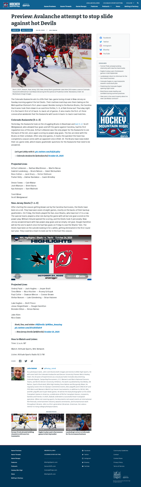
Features (94, 6)
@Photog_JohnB (50, 368)
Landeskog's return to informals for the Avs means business (78, 433)
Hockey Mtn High (17, 470)
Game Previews (50, 6)
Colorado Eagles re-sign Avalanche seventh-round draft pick (112, 82)
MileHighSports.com (51, 462)
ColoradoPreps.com (50, 470)
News (118, 6)
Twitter (106, 42)
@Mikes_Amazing (54, 325)
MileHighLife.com (50, 474)
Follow (129, 3)
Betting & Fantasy (131, 6)
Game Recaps (81, 6)
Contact (116, 454)
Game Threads (65, 6)
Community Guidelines (121, 450)
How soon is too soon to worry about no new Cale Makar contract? (114, 97)
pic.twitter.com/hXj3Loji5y (47, 152)
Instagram (107, 46)
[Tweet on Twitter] (25, 361)
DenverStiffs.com (50, 466)
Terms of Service (119, 466)
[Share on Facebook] (20, 361)
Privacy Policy (118, 462)
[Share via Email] (31, 361)
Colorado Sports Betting (113, 3)
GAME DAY (15, 30)
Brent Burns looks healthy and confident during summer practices (112, 92)
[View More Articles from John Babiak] (17, 373)
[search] (138, 2)
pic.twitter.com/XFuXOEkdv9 (28, 328)
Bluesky (106, 50)
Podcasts (105, 6)
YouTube (106, 54)
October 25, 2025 (56, 156)
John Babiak (53, 30)
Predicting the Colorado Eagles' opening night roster (111, 87)
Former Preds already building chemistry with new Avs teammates (22, 434)
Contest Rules (118, 458)
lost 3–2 (79, 124)
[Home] (15, 5)
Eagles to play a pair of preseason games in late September (51, 433)
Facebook (107, 38)
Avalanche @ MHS (93, 3)
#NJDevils (40, 325)
